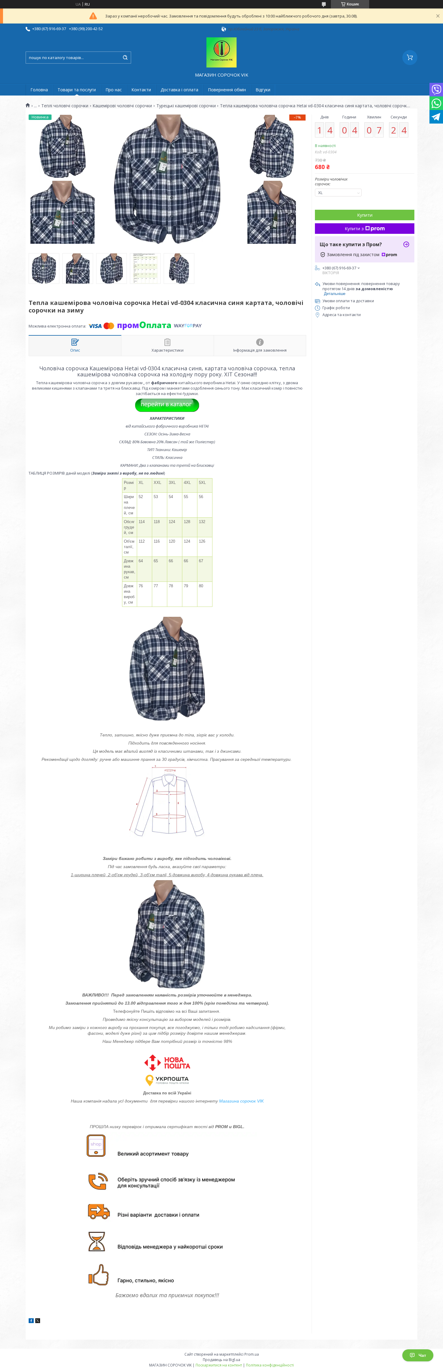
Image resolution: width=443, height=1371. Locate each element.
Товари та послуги (77, 90)
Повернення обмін (227, 90)
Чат (422, 1355)
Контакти (141, 90)
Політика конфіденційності (270, 1365)
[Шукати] (125, 58)
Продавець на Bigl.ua (221, 1359)
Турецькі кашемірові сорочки (186, 105)
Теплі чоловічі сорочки (64, 105)
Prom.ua (251, 1354)
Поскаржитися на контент (219, 1365)
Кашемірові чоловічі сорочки (122, 105)
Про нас (113, 90)
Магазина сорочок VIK (241, 1101)
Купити (364, 215)
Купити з (354, 228)
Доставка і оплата (179, 90)
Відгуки (263, 90)
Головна (39, 90)
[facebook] (31, 1321)
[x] (37, 1321)
